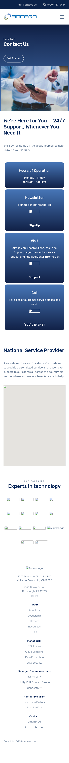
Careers (34, 621)
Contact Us (30, 4)
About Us (34, 610)
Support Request (34, 727)
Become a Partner (34, 702)
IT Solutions (34, 646)
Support (34, 277)
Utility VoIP (34, 677)
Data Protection (34, 657)
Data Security (34, 662)
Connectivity (34, 687)
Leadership (34, 615)
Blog (34, 632)
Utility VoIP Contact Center (34, 682)
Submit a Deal (34, 707)
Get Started (13, 58)
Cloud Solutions (34, 651)
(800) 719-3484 (56, 4)
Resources (34, 626)
